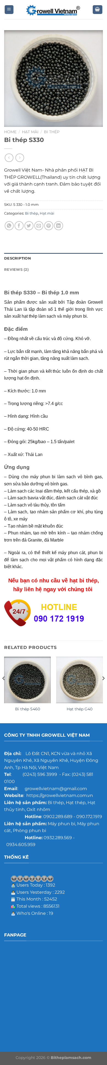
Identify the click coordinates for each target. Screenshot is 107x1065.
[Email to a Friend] (38, 225)
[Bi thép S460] (27, 680)
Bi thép (52, 132)
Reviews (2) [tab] (16, 269)
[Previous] (4, 689)
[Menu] (9, 9)
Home (10, 132)
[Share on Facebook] (19, 225)
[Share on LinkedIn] (58, 225)
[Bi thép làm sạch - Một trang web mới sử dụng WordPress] (53, 10)
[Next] (103, 689)
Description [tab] (17, 258)
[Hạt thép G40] (79, 680)
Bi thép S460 (27, 709)
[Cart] (98, 9)
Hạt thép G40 (79, 709)
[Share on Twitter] (28, 225)
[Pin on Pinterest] (48, 225)
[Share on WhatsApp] (9, 225)
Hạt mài (30, 132)
